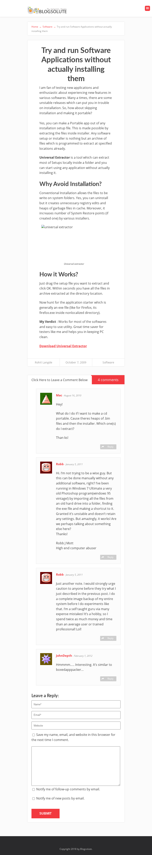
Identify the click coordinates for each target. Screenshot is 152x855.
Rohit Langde (43, 362)
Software (108, 362)
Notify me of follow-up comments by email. (68, 789)
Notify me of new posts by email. (60, 798)
